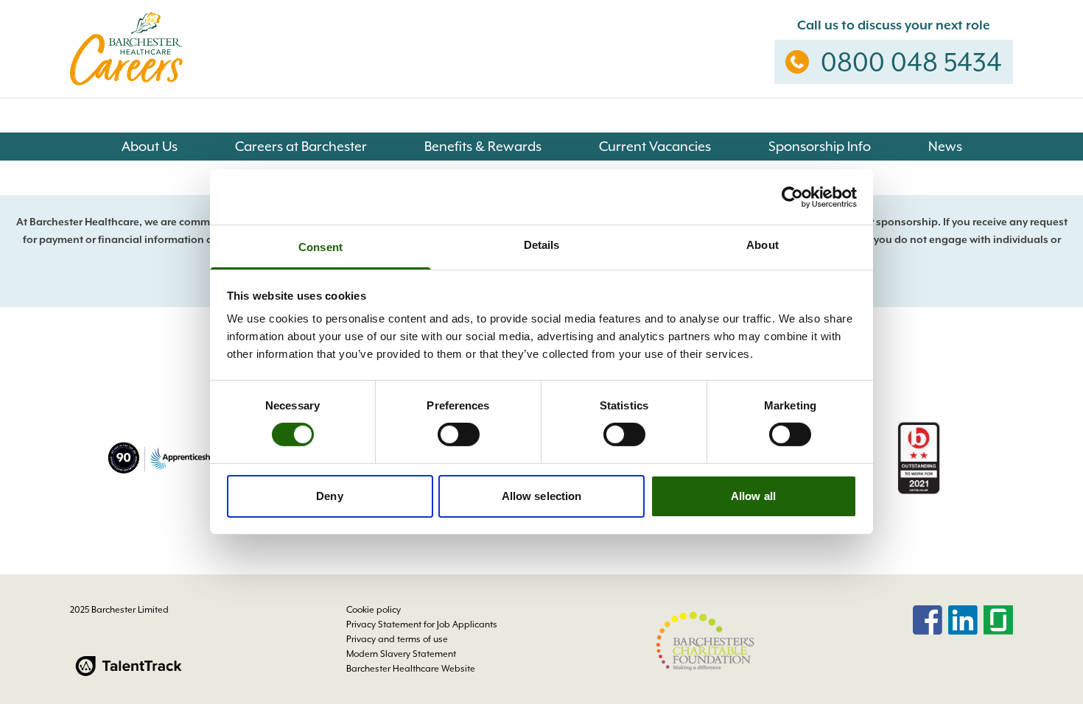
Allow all (753, 496)
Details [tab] (542, 245)
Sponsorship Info (819, 146)
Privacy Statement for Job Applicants (421, 624)
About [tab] (762, 245)
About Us (150, 146)
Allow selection (542, 496)
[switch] (459, 434)
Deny (329, 496)
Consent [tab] (320, 247)
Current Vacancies (655, 146)
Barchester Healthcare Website (410, 668)
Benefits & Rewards (483, 146)
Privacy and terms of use (397, 639)
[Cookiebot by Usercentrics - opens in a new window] (792, 197)
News (945, 146)
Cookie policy (373, 610)
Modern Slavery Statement (401, 654)
